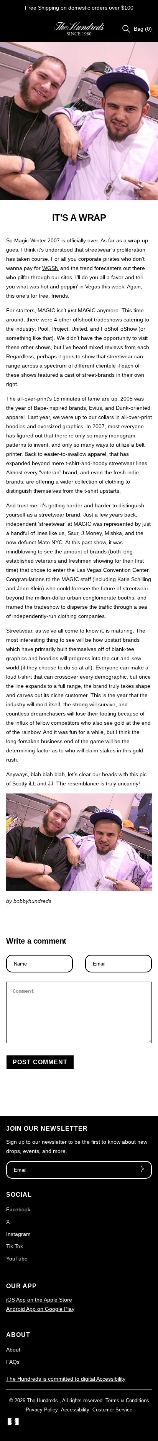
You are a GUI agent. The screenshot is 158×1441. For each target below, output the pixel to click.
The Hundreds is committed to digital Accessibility (65, 1379)
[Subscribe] (141, 1170)
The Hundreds (42, 1400)
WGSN (50, 268)
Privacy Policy (42, 1410)
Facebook (18, 1209)
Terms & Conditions (127, 1400)
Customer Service (112, 1410)
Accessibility (75, 1410)
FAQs (13, 1362)
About (13, 1350)
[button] (10, 29)
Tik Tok (14, 1246)
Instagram (18, 1234)
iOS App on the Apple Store (39, 1300)
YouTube (17, 1258)
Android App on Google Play (40, 1309)
